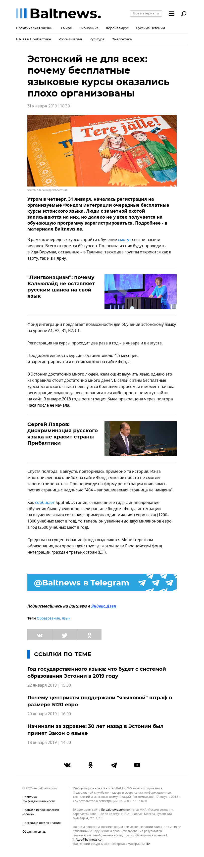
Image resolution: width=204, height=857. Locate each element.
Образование (48, 618)
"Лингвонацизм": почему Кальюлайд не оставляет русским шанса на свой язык (61, 286)
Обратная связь (34, 831)
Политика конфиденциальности (38, 799)
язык (66, 618)
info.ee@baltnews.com (88, 839)
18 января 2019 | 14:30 (49, 743)
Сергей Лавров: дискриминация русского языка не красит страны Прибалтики (62, 433)
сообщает (45, 503)
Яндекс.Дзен (103, 606)
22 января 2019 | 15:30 (49, 685)
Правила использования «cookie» (40, 812)
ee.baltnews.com (113, 810)
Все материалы (146, 13)
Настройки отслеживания (41, 823)
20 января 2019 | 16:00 (49, 714)
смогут (125, 240)
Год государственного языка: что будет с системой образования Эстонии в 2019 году (96, 672)
